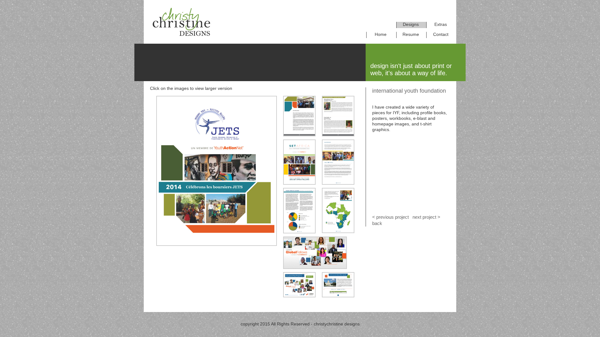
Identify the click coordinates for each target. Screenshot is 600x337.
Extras (440, 24)
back (377, 223)
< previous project (390, 217)
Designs (411, 24)
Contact (440, 34)
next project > (425, 217)
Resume (410, 34)
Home (381, 34)
